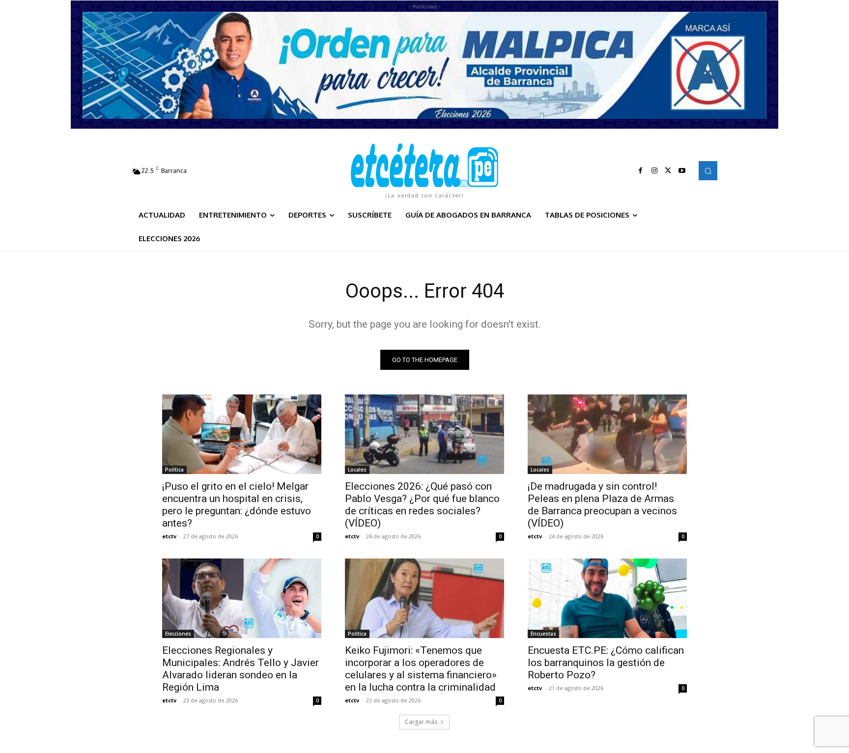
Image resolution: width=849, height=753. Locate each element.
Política (174, 469)
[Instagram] (654, 171)
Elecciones (178, 633)
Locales (357, 469)
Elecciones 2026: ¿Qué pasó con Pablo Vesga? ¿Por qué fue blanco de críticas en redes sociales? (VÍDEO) (422, 504)
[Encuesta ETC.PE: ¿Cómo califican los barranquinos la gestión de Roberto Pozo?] (607, 598)
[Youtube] (682, 171)
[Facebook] (641, 171)
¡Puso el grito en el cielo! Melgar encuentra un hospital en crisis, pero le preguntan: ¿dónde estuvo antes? (236, 504)
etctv (169, 536)
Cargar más (421, 722)
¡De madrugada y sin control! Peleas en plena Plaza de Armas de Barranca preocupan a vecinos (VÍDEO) (602, 504)
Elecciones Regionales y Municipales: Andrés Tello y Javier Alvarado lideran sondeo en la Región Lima (240, 668)
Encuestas (543, 633)
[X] (668, 171)
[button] (708, 170)
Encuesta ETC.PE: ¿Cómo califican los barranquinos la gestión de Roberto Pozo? (606, 662)
